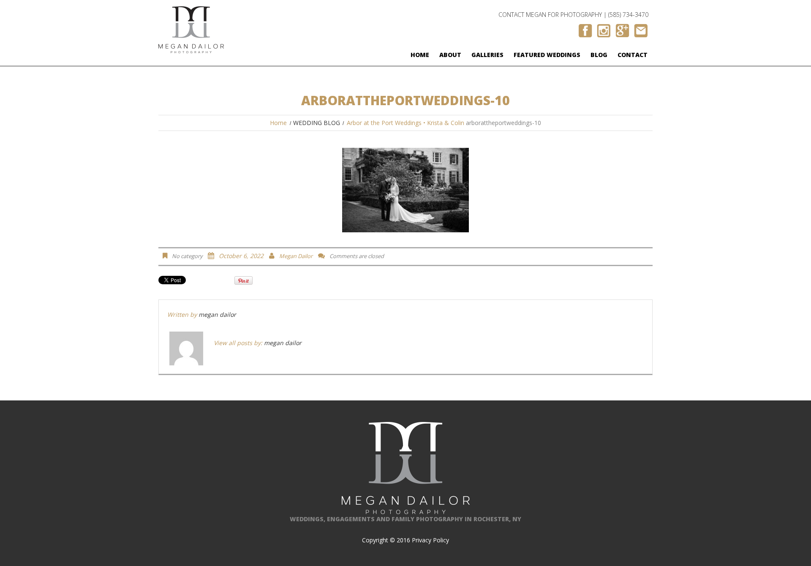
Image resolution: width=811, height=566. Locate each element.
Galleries (487, 55)
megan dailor (296, 256)
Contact (633, 55)
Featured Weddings (547, 55)
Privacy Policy (430, 540)
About (450, 55)
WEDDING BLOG (316, 123)
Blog (599, 55)
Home (420, 55)
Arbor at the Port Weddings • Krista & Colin (405, 123)
